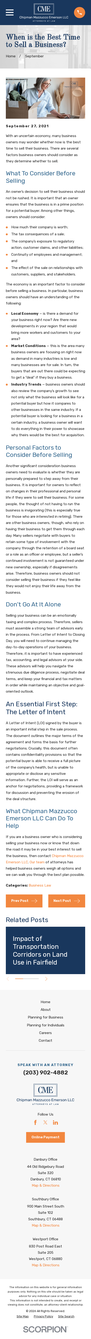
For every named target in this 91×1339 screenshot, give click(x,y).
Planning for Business (45, 1017)
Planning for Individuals (45, 1025)
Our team (37, 862)
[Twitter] (45, 1122)
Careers (45, 1033)
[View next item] (46, 979)
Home (45, 1002)
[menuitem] (23, 1316)
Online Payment (46, 1137)
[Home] (44, 12)
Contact (45, 1040)
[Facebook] (35, 1122)
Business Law (40, 885)
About (46, 1010)
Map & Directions (46, 1185)
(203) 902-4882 (45, 1072)
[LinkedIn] (55, 1122)
